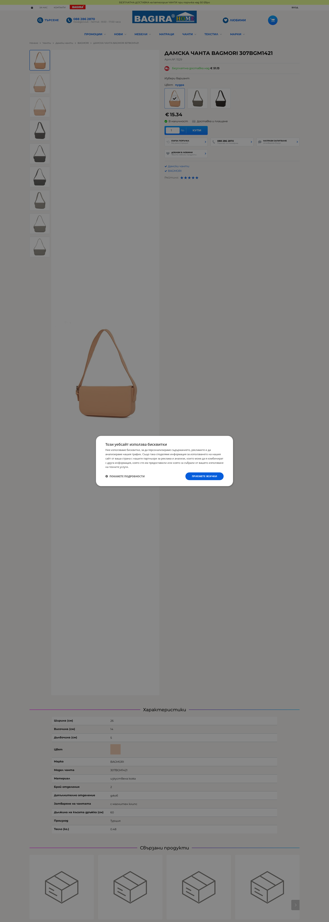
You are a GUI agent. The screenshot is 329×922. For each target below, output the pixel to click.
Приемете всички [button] (204, 476)
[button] (125, 476)
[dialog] (164, 461)
